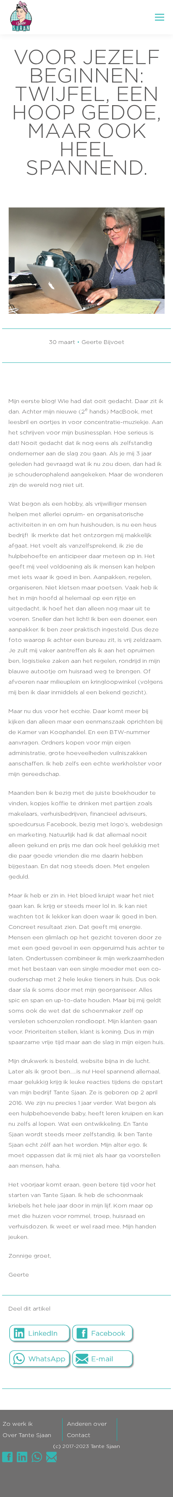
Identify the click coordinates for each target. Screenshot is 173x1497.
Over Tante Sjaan (27, 1435)
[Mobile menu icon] (160, 17)
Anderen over (87, 1424)
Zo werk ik (18, 1424)
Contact (78, 1435)
